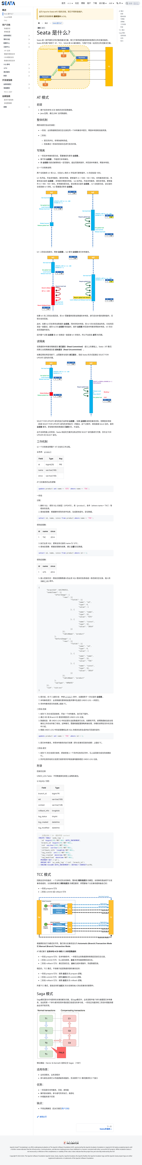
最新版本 (57, 16)
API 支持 (7, 51)
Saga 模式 (122, 33)
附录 (5, 76)
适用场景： (123, 36)
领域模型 (7, 88)
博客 (83, 3)
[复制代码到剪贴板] (111, 488)
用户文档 (65, 1108)
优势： (122, 38)
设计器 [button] (102, 3)
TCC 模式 (121, 30)
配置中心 (7, 43)
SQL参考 (7, 64)
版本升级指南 (8, 100)
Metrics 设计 (8, 92)
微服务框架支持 (9, 54)
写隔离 (122, 19)
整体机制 (123, 16)
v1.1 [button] (69, 3)
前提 (121, 14)
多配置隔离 (8, 103)
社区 (77, 3)
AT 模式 (121, 11)
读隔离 (122, 22)
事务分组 (7, 39)
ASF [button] (110, 3)
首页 (63, 3)
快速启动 (7, 28)
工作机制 (123, 24)
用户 (89, 3)
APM (5, 68)
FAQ (5, 20)
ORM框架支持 (9, 57)
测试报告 (7, 72)
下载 (95, 3)
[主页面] (39, 23)
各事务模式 (7, 35)
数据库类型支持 (9, 61)
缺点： (122, 41)
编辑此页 (43, 1116)
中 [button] (120, 3)
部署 (5, 107)
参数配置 (7, 32)
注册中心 (7, 47)
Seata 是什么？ (9, 14)
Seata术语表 (8, 17)
